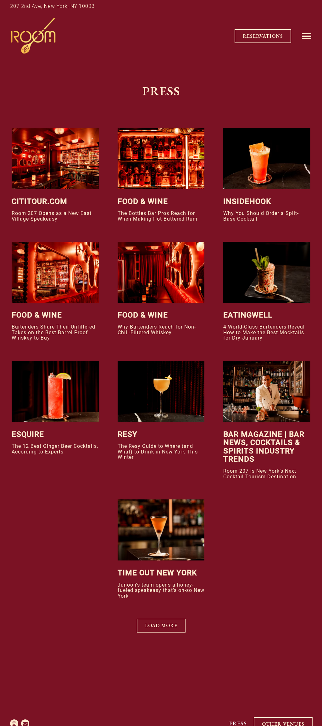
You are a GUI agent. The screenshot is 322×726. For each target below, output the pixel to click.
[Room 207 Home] (33, 36)
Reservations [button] (263, 36)
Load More (165, 625)
